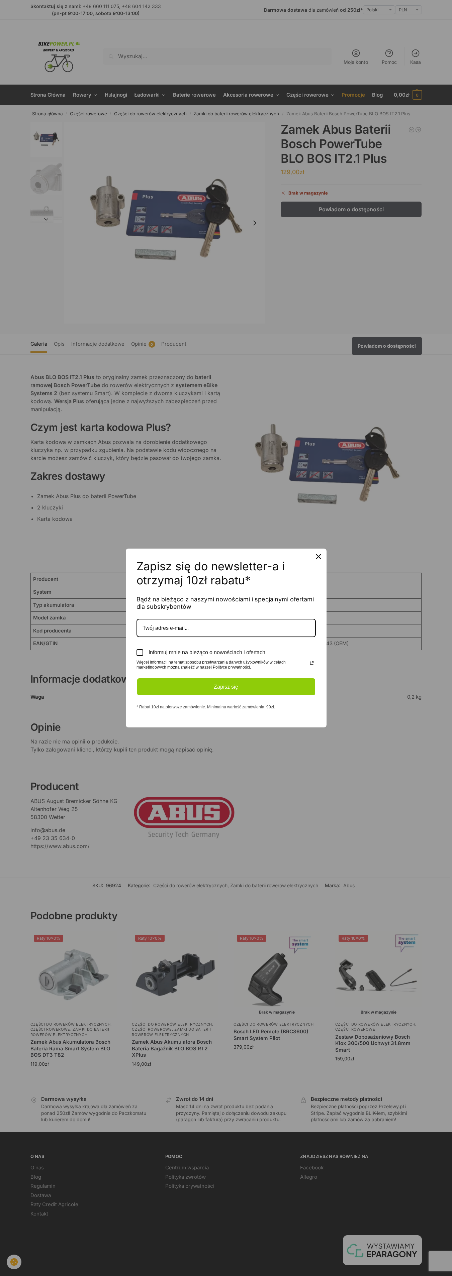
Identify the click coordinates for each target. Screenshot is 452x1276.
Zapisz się (226, 687)
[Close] (318, 557)
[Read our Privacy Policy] (312, 663)
